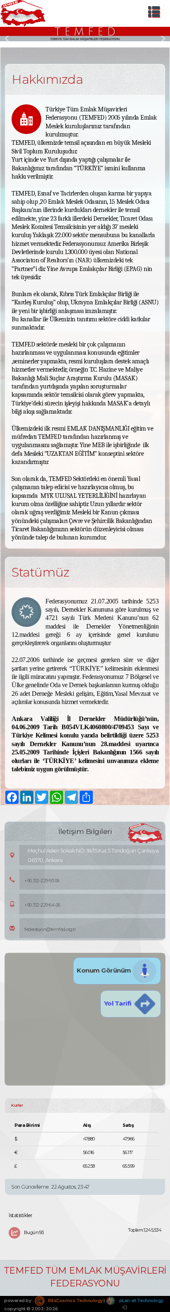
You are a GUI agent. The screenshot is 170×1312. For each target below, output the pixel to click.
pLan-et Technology (140, 1300)
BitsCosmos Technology (75, 1300)
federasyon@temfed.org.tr (50, 929)
